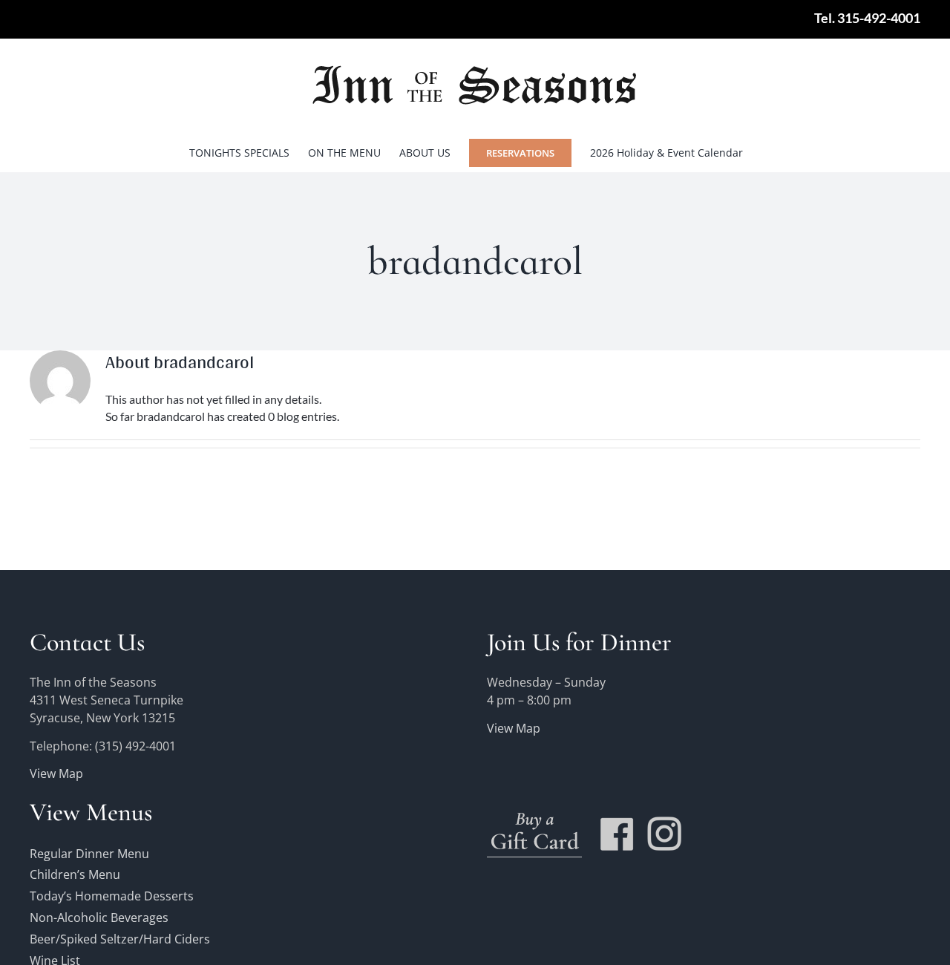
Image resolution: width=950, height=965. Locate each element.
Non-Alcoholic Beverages (99, 917)
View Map (56, 773)
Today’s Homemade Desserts (112, 896)
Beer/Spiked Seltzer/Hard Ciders (120, 939)
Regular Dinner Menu (89, 853)
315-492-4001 (878, 18)
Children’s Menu (75, 874)
